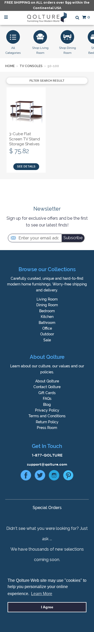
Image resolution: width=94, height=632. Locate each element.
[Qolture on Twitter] (40, 476)
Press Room (47, 428)
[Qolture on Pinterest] (68, 476)
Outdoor (47, 334)
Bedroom (47, 311)
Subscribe (73, 237)
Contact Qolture (47, 387)
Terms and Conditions (47, 416)
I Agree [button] (47, 607)
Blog (47, 404)
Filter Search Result (47, 80)
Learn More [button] (41, 593)
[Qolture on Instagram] (54, 476)
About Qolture (47, 381)
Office (47, 328)
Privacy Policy (47, 410)
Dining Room (47, 305)
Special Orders (47, 507)
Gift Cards (47, 393)
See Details (26, 166)
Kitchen (47, 317)
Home (10, 66)
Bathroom (47, 323)
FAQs (47, 398)
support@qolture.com (47, 464)
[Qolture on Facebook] (26, 476)
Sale (47, 340)
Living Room (47, 299)
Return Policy (47, 422)
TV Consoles (31, 66)
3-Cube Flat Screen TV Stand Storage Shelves (24, 139)
